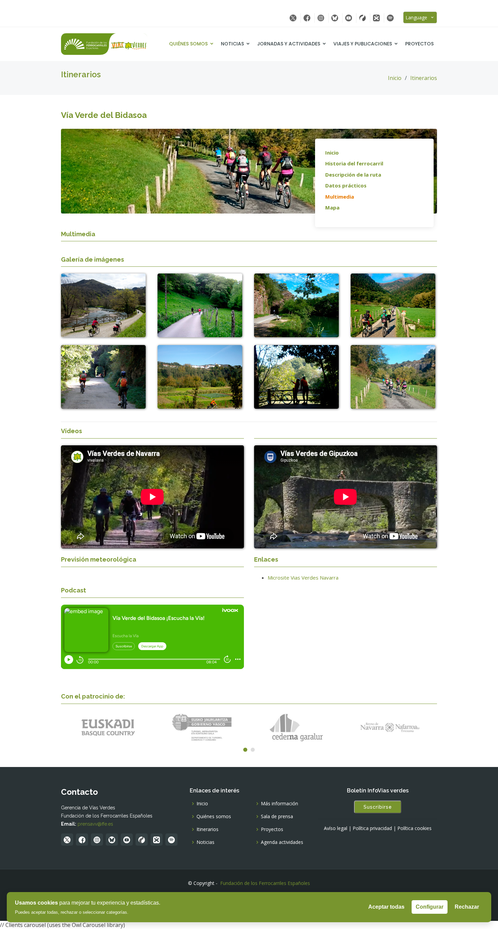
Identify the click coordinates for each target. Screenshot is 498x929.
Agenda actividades (282, 842)
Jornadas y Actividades (288, 43)
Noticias (232, 43)
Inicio (394, 78)
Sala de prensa (277, 816)
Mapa (332, 207)
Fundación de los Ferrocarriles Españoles (265, 883)
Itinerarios (423, 78)
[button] (245, 750)
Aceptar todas (386, 907)
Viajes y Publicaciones (362, 43)
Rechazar (467, 907)
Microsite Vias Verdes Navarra (303, 577)
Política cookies (414, 828)
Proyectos (419, 43)
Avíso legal (335, 828)
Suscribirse (378, 807)
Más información (279, 803)
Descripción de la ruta (353, 174)
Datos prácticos (346, 185)
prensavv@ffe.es (95, 824)
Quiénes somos (188, 43)
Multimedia (339, 196)
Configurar (429, 907)
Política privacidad (372, 828)
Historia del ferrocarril (354, 163)
